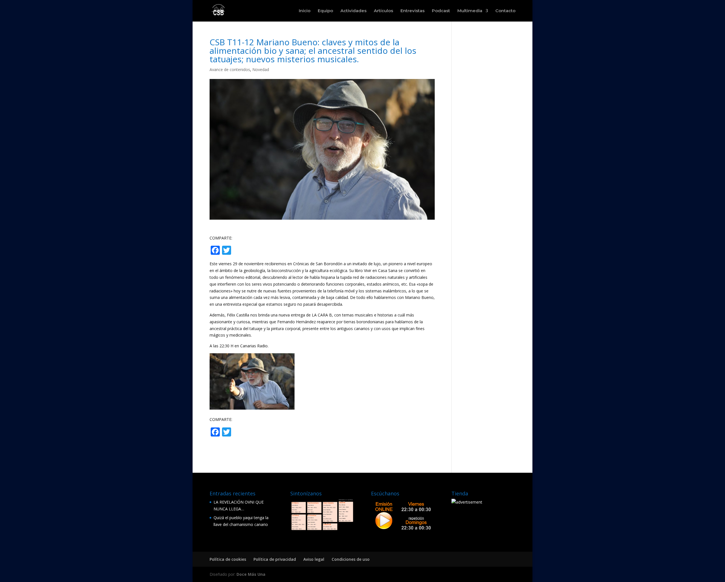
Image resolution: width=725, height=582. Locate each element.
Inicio (304, 11)
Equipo (325, 11)
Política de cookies (228, 559)
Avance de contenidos (230, 69)
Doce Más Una (250, 574)
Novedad (260, 69)
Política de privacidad (274, 559)
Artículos (383, 11)
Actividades (353, 11)
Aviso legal (313, 559)
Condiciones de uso (351, 559)
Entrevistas (412, 11)
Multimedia (469, 11)
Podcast (441, 11)
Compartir (254, 250)
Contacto (505, 11)
